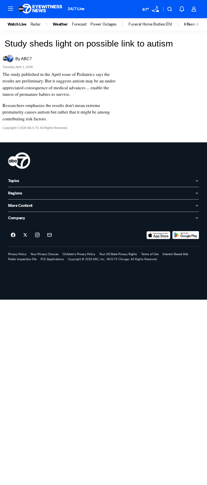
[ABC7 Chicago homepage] (40, 9)
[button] (10, 9)
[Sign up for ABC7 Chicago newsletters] (49, 235)
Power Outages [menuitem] (103, 24)
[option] (19, 24)
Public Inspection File (22, 259)
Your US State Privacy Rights (118, 254)
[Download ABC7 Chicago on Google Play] (185, 235)
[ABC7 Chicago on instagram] (37, 235)
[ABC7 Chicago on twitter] (25, 235)
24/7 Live (76, 8)
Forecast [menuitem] (79, 24)
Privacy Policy (17, 254)
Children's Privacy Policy (79, 254)
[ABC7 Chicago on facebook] (13, 235)
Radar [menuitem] (35, 24)
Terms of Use (150, 254)
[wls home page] (19, 160)
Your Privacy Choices (45, 254)
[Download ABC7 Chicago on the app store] (158, 235)
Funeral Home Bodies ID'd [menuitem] (150, 24)
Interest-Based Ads (175, 254)
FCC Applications (52, 259)
